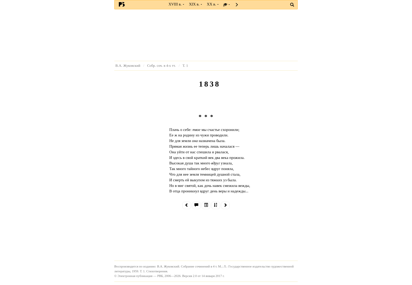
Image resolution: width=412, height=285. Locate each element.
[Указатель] (215, 205)
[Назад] (186, 205)
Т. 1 (185, 66)
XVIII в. (176, 4)
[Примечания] (196, 205)
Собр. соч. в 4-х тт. (161, 66)
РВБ (121, 4)
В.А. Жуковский (127, 66)
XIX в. (194, 4)
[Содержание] (206, 205)
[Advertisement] (206, 35)
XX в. (212, 4)
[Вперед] (225, 205)
